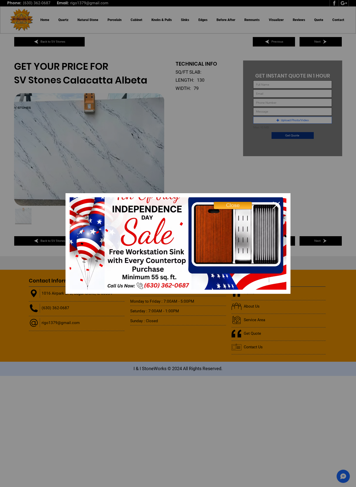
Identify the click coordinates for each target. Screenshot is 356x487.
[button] (233, 205)
